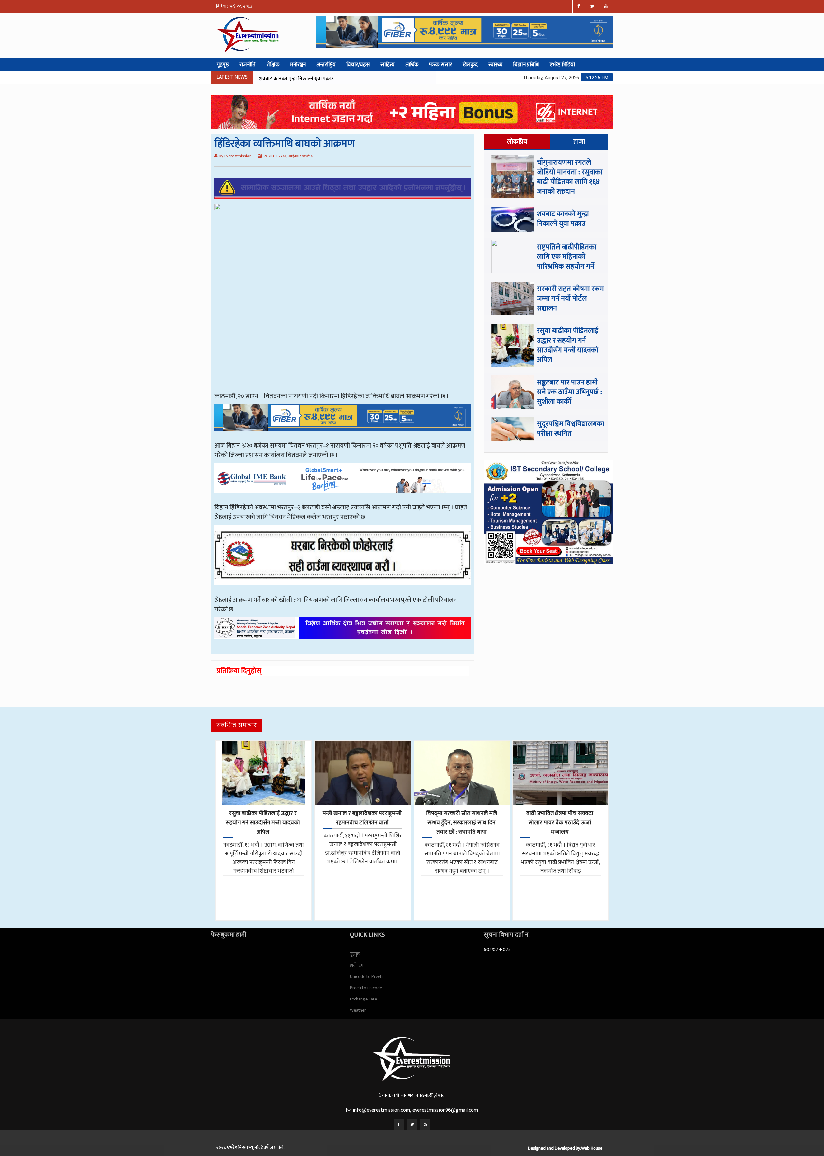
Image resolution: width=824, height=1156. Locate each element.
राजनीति (247, 64)
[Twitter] (412, 1124)
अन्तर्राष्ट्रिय (326, 64)
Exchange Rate (363, 999)
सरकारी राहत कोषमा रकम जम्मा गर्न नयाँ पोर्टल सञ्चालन (570, 298)
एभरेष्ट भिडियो (562, 64)
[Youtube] (425, 1124)
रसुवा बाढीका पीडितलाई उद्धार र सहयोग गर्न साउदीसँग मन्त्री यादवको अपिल (567, 345)
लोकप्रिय (517, 141)
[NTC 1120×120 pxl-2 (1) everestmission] (342, 422)
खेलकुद (470, 64)
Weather (358, 1010)
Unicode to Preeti (366, 976)
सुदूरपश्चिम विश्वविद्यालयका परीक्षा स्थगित (570, 429)
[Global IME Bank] (342, 482)
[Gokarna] (342, 560)
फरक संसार (440, 64)
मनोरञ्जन (298, 64)
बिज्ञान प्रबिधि (526, 64)
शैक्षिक (272, 64)
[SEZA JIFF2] (342, 632)
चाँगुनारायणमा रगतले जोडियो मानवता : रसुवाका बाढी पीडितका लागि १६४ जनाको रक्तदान (570, 176)
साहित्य (387, 64)
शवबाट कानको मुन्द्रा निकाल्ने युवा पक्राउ (563, 219)
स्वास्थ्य (495, 64)
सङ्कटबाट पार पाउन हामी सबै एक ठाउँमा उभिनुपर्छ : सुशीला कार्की (569, 392)
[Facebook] (399, 1124)
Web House (591, 1148)
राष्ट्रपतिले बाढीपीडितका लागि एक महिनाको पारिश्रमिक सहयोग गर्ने (319, 78)
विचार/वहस (358, 64)
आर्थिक (411, 64)
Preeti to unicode (366, 987)
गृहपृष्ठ (223, 64)
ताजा (579, 141)
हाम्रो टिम (356, 965)
